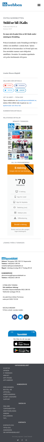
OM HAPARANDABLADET (11, 432)
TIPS (4, 418)
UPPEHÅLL (6, 392)
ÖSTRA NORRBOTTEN (13, 18)
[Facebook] (14, 317)
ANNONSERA (7, 430)
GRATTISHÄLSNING (9, 411)
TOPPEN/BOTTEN (9, 408)
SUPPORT (6, 399)
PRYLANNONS (8, 416)
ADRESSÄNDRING (9, 394)
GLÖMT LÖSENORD (9, 397)
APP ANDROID (8, 380)
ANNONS (6, 413)
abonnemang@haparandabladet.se (14, 275)
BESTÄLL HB (7, 389)
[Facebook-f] (22, 440)
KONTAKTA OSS (8, 425)
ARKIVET (6, 375)
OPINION (6, 370)
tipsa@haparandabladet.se (27, 100)
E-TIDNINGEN (7, 373)
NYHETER (6, 368)
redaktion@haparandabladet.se (12, 266)
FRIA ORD (6, 406)
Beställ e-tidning (20, 224)
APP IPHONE (7, 378)
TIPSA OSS (7, 427)
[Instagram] (26, 317)
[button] (39, 5)
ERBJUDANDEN (8, 387)
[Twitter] (20, 317)
